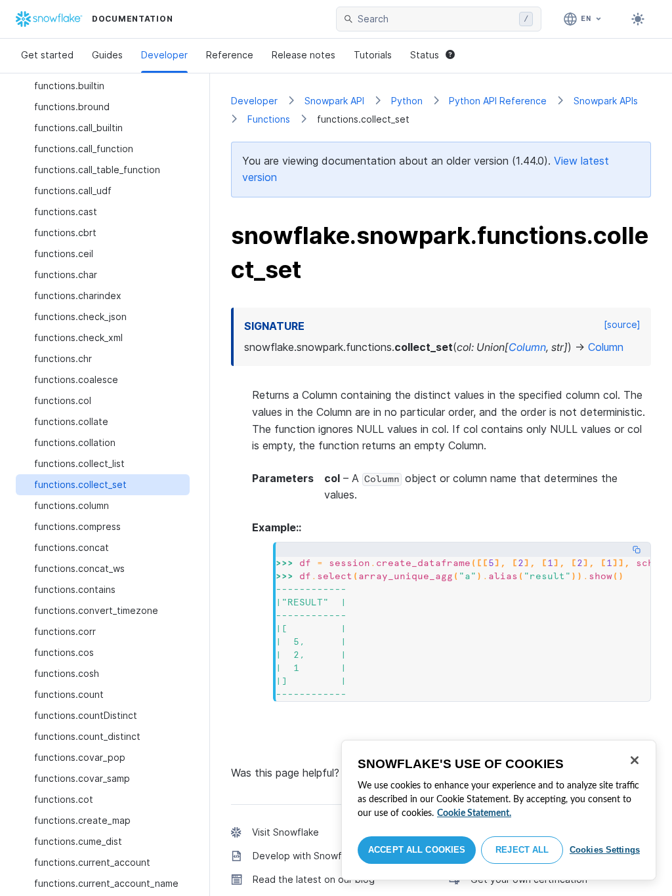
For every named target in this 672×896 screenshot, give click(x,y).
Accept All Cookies (416, 850)
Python (407, 100)
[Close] (634, 760)
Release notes (303, 54)
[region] (498, 810)
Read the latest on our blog (314, 879)
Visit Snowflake (285, 832)
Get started (47, 54)
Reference (229, 54)
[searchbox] (436, 19)
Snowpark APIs (606, 100)
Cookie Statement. (474, 813)
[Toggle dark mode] (638, 19)
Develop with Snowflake (306, 855)
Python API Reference (498, 100)
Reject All (522, 850)
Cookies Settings (605, 850)
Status (424, 54)
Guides (107, 54)
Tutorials (373, 54)
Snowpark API (334, 100)
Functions (268, 119)
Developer (164, 54)
